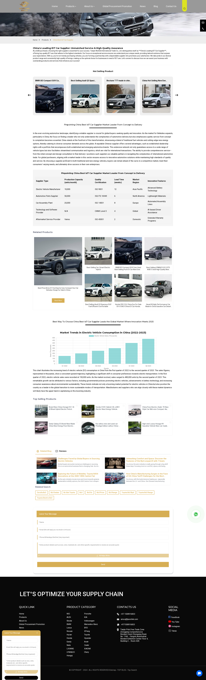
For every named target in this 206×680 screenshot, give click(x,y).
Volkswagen (89, 621)
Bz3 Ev (89, 492)
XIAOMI (87, 648)
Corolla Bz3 (41, 492)
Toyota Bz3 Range (145, 492)
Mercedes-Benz (91, 624)
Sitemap (112, 670)
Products (45, 40)
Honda (69, 638)
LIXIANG (70, 648)
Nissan (69, 631)
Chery (86, 652)
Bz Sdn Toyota (69, 492)
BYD (86, 628)
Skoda (69, 621)
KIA (85, 617)
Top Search (132, 670)
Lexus (69, 628)
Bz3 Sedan (55, 492)
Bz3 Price (100, 492)
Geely (69, 642)
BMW (69, 624)
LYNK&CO (71, 652)
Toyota (87, 635)
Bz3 (81, 492)
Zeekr (86, 645)
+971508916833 (128, 624)
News (21, 628)
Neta (69, 645)
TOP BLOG (122, 670)
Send (103, 564)
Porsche (87, 614)
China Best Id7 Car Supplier (63, 40)
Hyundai (87, 638)
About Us (23, 621)
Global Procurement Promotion (32, 624)
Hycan (69, 635)
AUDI (69, 617)
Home (35, 40)
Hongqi (70, 655)
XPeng (87, 631)
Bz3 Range (113, 492)
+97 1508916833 (128, 614)
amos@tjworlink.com (129, 619)
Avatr (86, 642)
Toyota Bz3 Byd (128, 492)
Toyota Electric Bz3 (44, 498)
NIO (68, 614)
